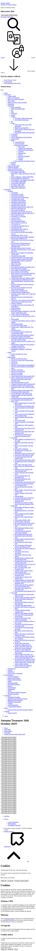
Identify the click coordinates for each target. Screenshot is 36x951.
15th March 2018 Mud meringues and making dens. (24, 625)
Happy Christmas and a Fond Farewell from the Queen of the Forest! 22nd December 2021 (22, 379)
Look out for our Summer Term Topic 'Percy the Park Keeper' (21, 288)
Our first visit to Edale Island (19, 325)
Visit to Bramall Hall (17, 324)
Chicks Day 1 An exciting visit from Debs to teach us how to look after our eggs (22, 301)
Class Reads (14, 192)
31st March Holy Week (17, 199)
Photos (13, 355)
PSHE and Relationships (18, 109)
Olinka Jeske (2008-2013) (18, 188)
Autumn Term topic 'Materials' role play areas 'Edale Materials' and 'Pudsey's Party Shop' (22, 281)
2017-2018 (14, 592)
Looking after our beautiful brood (20, 292)
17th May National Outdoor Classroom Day (22, 610)
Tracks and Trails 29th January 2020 (25, 460)
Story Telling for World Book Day (20, 270)
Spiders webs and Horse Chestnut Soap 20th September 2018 (24, 585)
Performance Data (13, 683)
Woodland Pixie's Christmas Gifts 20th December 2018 (24, 558)
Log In (2, 57)
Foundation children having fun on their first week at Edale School (22, 338)
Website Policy (12, 823)
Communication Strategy (14, 706)
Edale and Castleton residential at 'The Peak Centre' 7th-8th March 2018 (23, 312)
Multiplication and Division (25, 150)
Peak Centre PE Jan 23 (17, 215)
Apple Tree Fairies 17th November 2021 (22, 385)
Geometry (21, 151)
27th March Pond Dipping (18, 200)
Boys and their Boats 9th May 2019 (24, 523)
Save (16, 949)
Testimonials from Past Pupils (16, 170)
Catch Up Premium (13, 676)
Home (6, 93)
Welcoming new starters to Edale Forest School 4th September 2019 (24, 503)
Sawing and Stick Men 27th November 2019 (22, 476)
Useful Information (13, 705)
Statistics (20, 159)
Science (13, 164)
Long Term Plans (19, 143)
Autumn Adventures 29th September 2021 (23, 398)
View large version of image (9, 737)
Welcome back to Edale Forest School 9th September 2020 (23, 435)
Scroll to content (5, 3)
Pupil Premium (12, 687)
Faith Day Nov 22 (16, 219)
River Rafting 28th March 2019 (23, 534)
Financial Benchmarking (14, 679)
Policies (10, 686)
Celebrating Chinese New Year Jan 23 (21, 211)
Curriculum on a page (17, 194)
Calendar (6, 711)
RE (12, 110)
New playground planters (18, 221)
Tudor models (15, 319)
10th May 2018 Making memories (24, 613)
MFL (12, 112)
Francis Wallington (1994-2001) (20, 178)
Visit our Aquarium (16, 303)
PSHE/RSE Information (14, 702)
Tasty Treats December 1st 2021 (20, 382)
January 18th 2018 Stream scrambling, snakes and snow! (23, 644)
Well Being (11, 672)
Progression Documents (21, 145)
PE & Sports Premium (14, 684)
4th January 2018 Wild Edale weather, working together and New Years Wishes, (25, 651)
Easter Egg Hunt (15, 308)
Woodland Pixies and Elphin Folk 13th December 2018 (24, 561)
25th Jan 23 (14, 362)
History (13, 115)
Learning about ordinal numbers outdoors (22, 335)
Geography (14, 113)
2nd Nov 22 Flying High (18, 371)
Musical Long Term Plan (21, 128)
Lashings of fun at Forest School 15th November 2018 (24, 571)
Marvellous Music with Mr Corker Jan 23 (22, 213)
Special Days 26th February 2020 (24, 455)
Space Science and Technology (19, 271)
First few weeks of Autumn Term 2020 (22, 259)
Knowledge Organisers (17, 196)
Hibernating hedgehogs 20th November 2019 (22, 479)
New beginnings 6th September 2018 (25, 591)
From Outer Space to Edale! (19, 268)
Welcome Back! (15, 265)
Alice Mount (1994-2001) (18, 172)
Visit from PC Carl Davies (18, 216)
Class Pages (7, 189)
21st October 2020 (20, 420)
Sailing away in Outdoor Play (19, 290)
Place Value (21, 147)
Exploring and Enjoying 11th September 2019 (23, 500)
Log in (6, 716)
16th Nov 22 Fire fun (17, 370)
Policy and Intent (16, 107)
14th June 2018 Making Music (23, 605)
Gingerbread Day (16, 330)
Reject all (3, 881)
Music (13, 123)
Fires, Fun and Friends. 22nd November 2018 (23, 568)
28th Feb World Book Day (18, 208)
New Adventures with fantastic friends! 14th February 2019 (23, 546)
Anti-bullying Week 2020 (18, 256)
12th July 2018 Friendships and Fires (25, 597)
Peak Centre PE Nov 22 (17, 230)
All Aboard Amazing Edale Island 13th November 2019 (24, 484)
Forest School (15, 139)
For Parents (7, 695)
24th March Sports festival (18, 202)
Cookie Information (13, 822)
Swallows (10, 191)
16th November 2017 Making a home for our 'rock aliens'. (23, 666)
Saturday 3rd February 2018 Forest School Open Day (24, 634)
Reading (13, 162)
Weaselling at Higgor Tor (18, 347)
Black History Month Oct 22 (19, 238)
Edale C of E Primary (14, 97)
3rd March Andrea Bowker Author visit (22, 207)
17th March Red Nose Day (18, 203)
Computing (14, 135)
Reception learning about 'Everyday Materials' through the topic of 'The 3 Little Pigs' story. (23, 249)
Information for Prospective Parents (17, 698)
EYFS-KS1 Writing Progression (23, 118)
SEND (9, 691)
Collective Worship (13, 167)
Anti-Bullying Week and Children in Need (23, 278)
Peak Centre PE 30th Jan (18, 210)
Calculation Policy (20, 142)
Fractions (20, 158)
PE (12, 121)
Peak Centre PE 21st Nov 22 (19, 222)
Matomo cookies (9, 918)
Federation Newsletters (14, 697)
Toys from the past (16, 227)
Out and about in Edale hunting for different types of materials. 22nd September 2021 (20, 244)
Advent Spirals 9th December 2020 (24, 406)
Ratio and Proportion (24, 156)
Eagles (9, 352)
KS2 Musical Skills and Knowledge (25, 132)
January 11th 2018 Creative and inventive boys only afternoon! (23, 647)
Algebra (20, 154)
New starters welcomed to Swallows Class (23, 267)
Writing (13, 116)
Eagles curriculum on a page (19, 354)
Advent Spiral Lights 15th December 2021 (23, 376)
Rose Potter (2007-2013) (18, 186)
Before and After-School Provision (17, 102)
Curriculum (11, 105)
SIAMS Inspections (13, 694)
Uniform (10, 703)
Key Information (8, 675)
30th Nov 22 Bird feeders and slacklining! (22, 365)
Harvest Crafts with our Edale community (22, 237)
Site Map (6, 816)
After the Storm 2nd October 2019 (24, 498)
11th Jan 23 (14, 363)
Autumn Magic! (19, 496)
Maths (13, 140)
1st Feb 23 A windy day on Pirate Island (22, 360)
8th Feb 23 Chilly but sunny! (19, 358)
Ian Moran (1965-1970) (17, 184)
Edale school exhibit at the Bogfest (20, 336)
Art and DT (14, 134)
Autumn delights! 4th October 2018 (24, 580)
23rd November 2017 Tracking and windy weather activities (24, 663)
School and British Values (15, 169)
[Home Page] (8, 4)
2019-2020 (14, 438)
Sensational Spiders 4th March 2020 (25, 453)
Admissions (11, 104)
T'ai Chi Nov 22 (15, 224)
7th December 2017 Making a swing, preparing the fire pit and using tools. (25, 660)
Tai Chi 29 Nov (15, 218)
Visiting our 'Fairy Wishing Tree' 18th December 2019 (24, 470)
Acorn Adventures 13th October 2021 (21, 393)
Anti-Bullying (11, 668)
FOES (6, 708)
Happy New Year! (16, 264)
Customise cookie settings (21, 881)
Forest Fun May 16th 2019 (22, 521)
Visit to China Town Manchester (20, 314)
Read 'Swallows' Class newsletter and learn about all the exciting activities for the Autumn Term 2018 (23, 275)
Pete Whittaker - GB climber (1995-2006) (22, 180)
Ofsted (9, 681)
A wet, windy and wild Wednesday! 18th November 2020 (25, 414)
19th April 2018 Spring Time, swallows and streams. (23, 618)
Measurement (22, 153)
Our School (7, 94)
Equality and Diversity (14, 678)
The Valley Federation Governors (17, 692)
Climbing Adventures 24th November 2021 (23, 384)
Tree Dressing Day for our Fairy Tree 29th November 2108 (25, 565)
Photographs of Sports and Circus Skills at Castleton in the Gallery (22, 345)
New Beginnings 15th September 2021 (22, 400)
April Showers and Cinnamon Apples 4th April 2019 (23, 531)
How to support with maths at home (24, 161)
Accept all (10, 881)
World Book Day (16, 309)
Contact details (12, 96)
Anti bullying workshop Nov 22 (20, 226)
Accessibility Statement (14, 825)
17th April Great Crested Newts (20, 197)
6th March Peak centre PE (18, 205)
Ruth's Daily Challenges (21, 449)
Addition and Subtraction (25, 148)
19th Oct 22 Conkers (17, 373)
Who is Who (11, 101)
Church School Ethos (13, 165)
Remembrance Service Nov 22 (19, 229)
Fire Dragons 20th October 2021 (20, 392)
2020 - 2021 (14, 401)
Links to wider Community (15, 673)
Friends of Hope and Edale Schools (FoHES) (20, 710)
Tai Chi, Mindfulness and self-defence (21, 137)
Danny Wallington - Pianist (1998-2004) (22, 177)
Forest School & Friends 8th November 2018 (22, 574)
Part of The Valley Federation (16, 99)
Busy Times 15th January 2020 (23, 464)
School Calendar (12, 713)
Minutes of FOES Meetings (15, 700)
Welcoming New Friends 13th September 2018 (23, 588)
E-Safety (10, 670)
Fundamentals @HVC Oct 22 (19, 235)
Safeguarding (11, 689)
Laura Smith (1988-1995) (18, 183)
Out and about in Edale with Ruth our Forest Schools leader (21, 332)
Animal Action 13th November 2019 (25, 482)
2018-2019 (14, 506)
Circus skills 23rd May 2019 (22, 520)
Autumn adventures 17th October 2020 (22, 257)
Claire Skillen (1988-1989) (18, 181)
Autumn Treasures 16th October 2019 (14, 734)
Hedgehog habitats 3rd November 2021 (22, 390)
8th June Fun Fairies (16, 374)
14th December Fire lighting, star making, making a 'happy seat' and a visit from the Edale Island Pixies (25, 656)
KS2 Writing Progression (21, 120)
